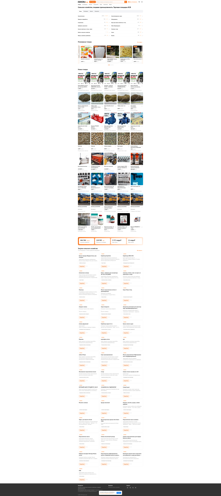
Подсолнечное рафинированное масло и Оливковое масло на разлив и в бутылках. (110, 455)
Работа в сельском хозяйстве (84, 32)
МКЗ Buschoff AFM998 (82, 206)
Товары (79, 4)
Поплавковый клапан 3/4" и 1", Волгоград (82, 187)
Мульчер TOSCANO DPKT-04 (95, 126)
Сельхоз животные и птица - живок (85, 29)
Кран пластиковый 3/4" (135, 186)
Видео (110, 4)
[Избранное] (139, 2)
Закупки (90, 4)
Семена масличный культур (108, 436)
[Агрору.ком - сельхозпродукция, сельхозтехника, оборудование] (83, 2)
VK (127, 487)
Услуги (112, 32)
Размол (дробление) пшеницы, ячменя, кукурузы (108, 207)
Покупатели (96, 4)
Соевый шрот (126, 387)
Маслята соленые (83, 402)
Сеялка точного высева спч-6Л (130, 371)
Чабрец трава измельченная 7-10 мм (95, 106)
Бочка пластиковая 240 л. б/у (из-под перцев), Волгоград (109, 187)
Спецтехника (80, 22)
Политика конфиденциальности (90, 491)
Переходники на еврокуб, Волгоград (122, 187)
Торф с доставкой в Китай (85, 419)
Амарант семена (83, 307)
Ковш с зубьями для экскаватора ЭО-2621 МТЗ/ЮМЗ (109, 273)
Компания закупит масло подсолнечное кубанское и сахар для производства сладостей (132, 455)
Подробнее (82, 266)
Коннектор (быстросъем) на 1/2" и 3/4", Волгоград (96, 187)
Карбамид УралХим (106, 256)
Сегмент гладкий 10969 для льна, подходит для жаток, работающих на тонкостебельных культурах (122, 167)
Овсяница (80, 146)
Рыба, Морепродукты (115, 25)
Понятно (118, 492)
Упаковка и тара (114, 29)
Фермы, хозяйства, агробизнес (84, 35)
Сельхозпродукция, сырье (116, 16)
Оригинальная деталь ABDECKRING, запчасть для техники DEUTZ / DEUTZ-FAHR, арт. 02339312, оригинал (95, 86)
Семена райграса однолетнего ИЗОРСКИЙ (136, 147)
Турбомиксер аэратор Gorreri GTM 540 (82, 227)
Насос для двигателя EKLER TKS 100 (108, 126)
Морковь (81, 339)
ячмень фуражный (83, 324)
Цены (101, 4)
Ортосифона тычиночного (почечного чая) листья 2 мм (135, 106)
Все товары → (140, 42)
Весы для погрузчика (108, 166)
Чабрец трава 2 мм (121, 105)
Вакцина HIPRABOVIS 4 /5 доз (135, 227)
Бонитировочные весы (82, 166)
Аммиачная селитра (84, 273)
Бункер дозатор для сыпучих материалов (135, 167)
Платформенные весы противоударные (95, 167)
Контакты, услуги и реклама (114, 487)
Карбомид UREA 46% (128, 256)
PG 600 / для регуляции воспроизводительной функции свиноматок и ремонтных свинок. (96, 227)
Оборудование (114, 19)
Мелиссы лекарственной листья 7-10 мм (83, 106)
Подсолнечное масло (84, 436)
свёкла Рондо (82, 354)
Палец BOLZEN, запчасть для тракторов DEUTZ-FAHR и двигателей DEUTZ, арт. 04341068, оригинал (83, 86)
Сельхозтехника (81, 16)
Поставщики (84, 4)
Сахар (102, 371)
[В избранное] (89, 86)
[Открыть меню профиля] (142, 2)
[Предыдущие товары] (78, 54)
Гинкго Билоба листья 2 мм (109, 106)
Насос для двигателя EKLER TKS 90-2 (122, 126)
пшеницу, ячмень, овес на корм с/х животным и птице (132, 273)
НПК (80, 470)
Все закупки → (140, 250)
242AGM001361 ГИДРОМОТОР (108, 387)
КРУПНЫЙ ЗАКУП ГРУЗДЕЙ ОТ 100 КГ (88, 387)
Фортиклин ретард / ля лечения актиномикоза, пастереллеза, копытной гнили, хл (109, 227)
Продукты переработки (83, 19)
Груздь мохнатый (105, 402)
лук (124, 339)
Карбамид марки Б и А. (107, 324)
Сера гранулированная (107, 354)
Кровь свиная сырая (128, 324)
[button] (125, 2)
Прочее (112, 35)
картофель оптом (105, 339)
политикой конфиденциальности (106, 493)
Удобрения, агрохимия (82, 25)
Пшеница (93, 146)
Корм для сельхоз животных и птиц (118, 22)
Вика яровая (120, 146)
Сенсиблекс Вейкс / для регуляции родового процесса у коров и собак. (122, 227)
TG (132, 487)
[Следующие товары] (143, 54)
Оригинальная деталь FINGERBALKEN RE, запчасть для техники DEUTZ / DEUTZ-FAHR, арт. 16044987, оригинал (123, 86)
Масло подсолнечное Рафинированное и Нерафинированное (132, 355)
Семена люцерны (107, 146)
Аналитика (105, 4)
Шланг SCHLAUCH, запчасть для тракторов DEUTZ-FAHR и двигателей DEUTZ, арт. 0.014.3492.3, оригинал (135, 86)
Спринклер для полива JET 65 (135, 126)
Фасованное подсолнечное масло (87, 371)
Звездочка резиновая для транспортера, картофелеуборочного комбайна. (132, 308)
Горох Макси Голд (127, 290)
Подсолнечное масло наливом (130, 419)
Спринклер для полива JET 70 (82, 126)
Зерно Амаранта (105, 307)
